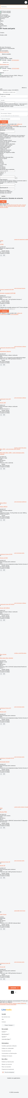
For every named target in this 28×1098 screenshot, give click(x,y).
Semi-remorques (4, 1003)
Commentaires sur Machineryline (9, 1053)
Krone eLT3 (3, 711)
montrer (3, 196)
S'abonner (4, 311)
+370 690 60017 (15, 60)
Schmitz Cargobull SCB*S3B (7, 293)
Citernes (10, 1003)
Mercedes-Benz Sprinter (6, 658)
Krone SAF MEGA (5, 608)
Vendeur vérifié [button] (3, 35)
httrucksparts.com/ (4, 64)
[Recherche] (25, 6)
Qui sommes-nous (6, 1016)
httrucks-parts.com (4, 52)
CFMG (2, 244)
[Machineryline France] (10, 2)
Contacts (4, 1021)
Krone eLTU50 (4, 558)
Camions (8, 1004)
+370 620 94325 (15, 68)
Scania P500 (3, 812)
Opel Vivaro (3, 914)
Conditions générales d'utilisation (9, 1045)
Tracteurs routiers (16, 1003)
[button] (26, 2)
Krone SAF (3, 402)
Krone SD (2, 865)
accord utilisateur (14, 125)
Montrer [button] (9, 60)
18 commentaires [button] (4, 14)
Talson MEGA (3, 506)
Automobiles (13, 1004)
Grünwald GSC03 (4, 761)
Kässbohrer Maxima (5, 351)
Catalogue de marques (7, 1055)
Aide (3, 1019)
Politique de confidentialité (8, 1048)
